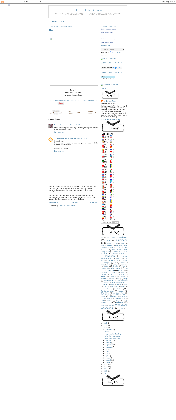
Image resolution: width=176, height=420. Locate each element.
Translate (118, 52)
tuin (110, 302)
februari (108, 360)
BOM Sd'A (115, 253)
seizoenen (112, 296)
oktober (108, 343)
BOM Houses (117, 252)
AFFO (108, 240)
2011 (106, 369)
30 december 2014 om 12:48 (77, 138)
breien (118, 258)
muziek (112, 284)
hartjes (114, 272)
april (107, 356)
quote (119, 288)
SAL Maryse (105, 295)
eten (115, 264)
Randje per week (107, 291)
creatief (125, 260)
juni (107, 351)
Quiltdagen (114, 286)
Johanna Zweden (60, 138)
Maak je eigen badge (107, 32)
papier (126, 284)
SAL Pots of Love (119, 295)
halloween (104, 272)
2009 (106, 373)
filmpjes (115, 266)
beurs (102, 245)
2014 (106, 327)
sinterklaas (124, 296)
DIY (108, 264)
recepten (121, 291)
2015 (106, 325)
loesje (125, 279)
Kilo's (50, 30)
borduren (110, 256)
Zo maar (121, 308)
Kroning (123, 276)
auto (116, 243)
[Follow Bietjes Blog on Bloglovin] (111, 69)
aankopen (123, 237)
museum (104, 284)
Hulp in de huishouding (113, 334)
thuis (117, 300)
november (109, 340)
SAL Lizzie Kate (118, 293)
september (109, 345)
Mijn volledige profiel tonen (110, 119)
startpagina (53, 21)
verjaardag (104, 305)
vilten (111, 305)
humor (112, 274)
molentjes (106, 282)
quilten (123, 286)
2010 (106, 371)
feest (105, 266)
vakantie (119, 302)
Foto (123, 266)
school (103, 296)
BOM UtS (124, 253)
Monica (57, 125)
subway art (110, 300)
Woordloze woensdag (112, 336)
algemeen (122, 240)
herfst (123, 272)
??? (102, 237)
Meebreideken (108, 281)
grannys (110, 270)
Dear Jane (122, 262)
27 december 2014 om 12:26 (70, 125)
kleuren (113, 276)
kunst (103, 278)
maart (108, 358)
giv (108, 268)
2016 (106, 323)
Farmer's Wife (124, 264)
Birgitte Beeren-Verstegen (108, 29)
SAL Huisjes (105, 293)
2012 (106, 367)
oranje (119, 284)
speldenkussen (120, 298)
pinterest (106, 286)
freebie (103, 268)
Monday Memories (118, 282)
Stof (102, 300)
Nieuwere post (53, 202)
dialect (103, 264)
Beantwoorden (59, 132)
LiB (118, 279)
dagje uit (113, 262)
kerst (103, 276)
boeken (109, 245)
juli (107, 349)
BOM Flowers (116, 249)
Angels (109, 243)
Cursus (106, 262)
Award (123, 243)
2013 (106, 364)
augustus (109, 347)
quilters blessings (107, 289)
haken (121, 270)
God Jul (63, 21)
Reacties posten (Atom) (67, 206)
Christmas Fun (113, 260)
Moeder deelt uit (122, 280)
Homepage (73, 202)
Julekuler (122, 274)
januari (108, 362)
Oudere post (93, 202)
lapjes (112, 278)
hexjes (103, 274)
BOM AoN (118, 245)
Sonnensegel (107, 298)
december (109, 330)
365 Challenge (111, 237)
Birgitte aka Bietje (110, 101)
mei (107, 353)
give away (115, 268)
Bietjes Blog (88, 10)
